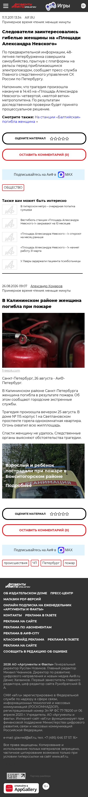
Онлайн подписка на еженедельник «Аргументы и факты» (37, 607)
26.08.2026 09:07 (14, 286)
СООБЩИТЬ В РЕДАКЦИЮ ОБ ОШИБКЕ (35, 651)
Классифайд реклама (23, 639)
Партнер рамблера (40, 776)
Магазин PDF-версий (22, 599)
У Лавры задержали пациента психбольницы (51, 261)
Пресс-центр (61, 593)
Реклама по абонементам (27, 627)
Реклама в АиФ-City (21, 633)
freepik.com (11, 370)
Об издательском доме (25, 593)
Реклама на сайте (20, 621)
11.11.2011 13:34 (11, 18)
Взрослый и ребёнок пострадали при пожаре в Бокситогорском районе (36, 471)
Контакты (12, 615)
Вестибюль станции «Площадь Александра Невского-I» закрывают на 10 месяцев (50, 221)
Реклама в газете (40, 615)
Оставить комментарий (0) (44, 155)
